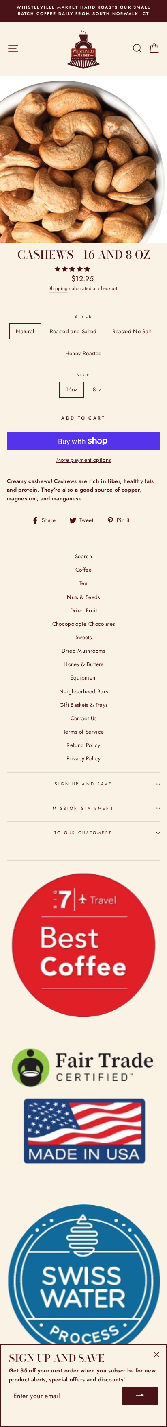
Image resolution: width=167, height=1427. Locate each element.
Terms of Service (83, 732)
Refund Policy (83, 745)
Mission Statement (83, 808)
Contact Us (83, 718)
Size (83, 375)
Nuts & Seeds (83, 597)
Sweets (83, 637)
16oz (71, 389)
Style (83, 316)
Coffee (83, 570)
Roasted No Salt (131, 331)
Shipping (58, 288)
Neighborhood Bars (83, 691)
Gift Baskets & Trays (84, 705)
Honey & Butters (83, 664)
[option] (83, 10)
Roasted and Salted (73, 331)
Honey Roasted (83, 353)
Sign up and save (83, 784)
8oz (97, 389)
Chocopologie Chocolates (83, 624)
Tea (83, 583)
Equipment (83, 677)
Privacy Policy (83, 758)
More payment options (83, 460)
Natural (25, 331)
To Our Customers (83, 833)
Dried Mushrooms (83, 651)
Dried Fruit (83, 610)
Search (83, 556)
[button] (73, 269)
